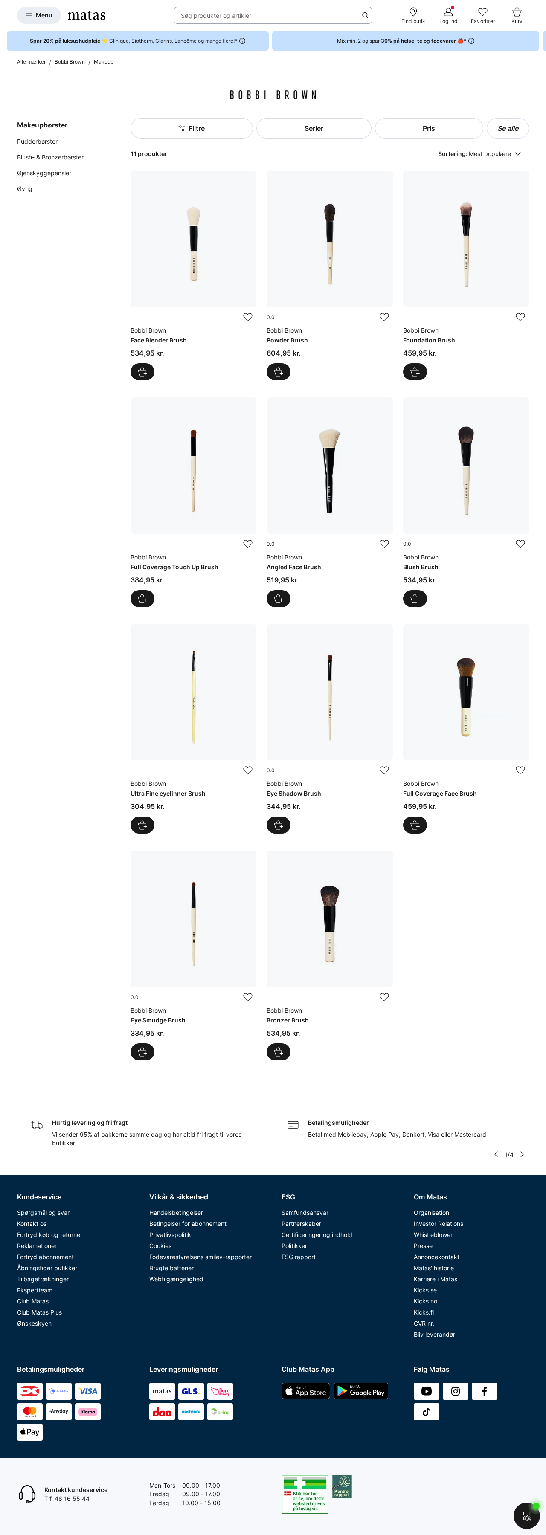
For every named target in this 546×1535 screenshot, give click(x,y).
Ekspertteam (34, 1290)
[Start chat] (527, 1516)
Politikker (294, 1245)
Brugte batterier (171, 1267)
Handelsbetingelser (176, 1212)
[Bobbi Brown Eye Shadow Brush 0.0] (329, 729)
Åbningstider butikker (47, 1267)
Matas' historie (434, 1267)
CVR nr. (424, 1323)
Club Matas (33, 1301)
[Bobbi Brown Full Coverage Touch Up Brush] (193, 502)
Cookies (160, 1245)
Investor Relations (438, 1223)
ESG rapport (299, 1256)
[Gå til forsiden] (86, 15)
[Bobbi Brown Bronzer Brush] (329, 955)
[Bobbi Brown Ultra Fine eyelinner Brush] (193, 729)
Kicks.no (425, 1301)
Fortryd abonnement (45, 1256)
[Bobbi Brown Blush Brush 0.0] (466, 502)
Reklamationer (37, 1245)
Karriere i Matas (435, 1279)
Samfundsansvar (305, 1212)
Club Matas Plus (39, 1312)
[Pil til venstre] (496, 1154)
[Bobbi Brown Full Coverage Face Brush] (466, 729)
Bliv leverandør (434, 1334)
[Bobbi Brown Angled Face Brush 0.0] (329, 502)
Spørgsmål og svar (43, 1212)
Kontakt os (31, 1223)
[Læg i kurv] (142, 371)
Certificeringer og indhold (317, 1234)
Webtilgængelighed (176, 1279)
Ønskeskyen (34, 1323)
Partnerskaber (301, 1223)
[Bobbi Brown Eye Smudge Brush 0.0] (193, 955)
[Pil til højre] (539, 41)
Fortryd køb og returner (49, 1234)
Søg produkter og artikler (216, 15)
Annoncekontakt (436, 1256)
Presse (423, 1245)
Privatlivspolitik (170, 1234)
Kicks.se (425, 1290)
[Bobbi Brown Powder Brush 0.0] (329, 275)
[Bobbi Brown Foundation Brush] (466, 275)
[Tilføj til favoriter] (247, 317)
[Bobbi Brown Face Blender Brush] (193, 275)
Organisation (431, 1212)
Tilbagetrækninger (43, 1279)
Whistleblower (433, 1234)
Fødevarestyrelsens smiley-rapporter (200, 1256)
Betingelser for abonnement (188, 1223)
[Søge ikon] (365, 15)
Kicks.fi (424, 1312)
